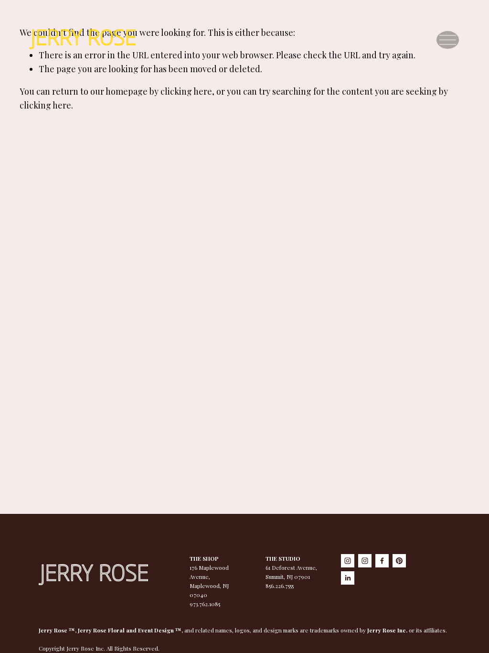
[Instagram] (347, 560)
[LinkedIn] (347, 578)
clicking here (186, 91)
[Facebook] (382, 560)
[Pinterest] (399, 560)
